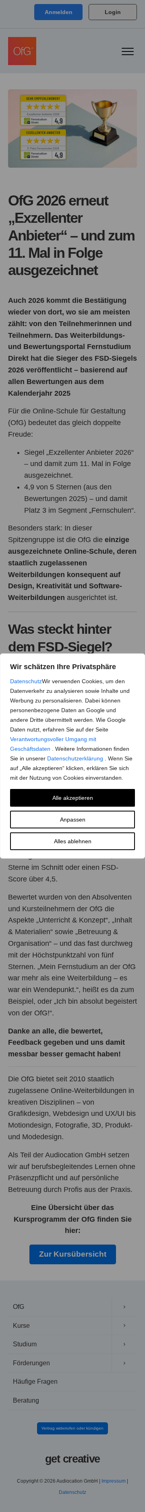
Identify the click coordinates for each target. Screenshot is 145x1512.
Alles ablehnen (72, 841)
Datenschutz (26, 681)
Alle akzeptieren (72, 798)
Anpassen (72, 819)
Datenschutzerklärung (76, 758)
